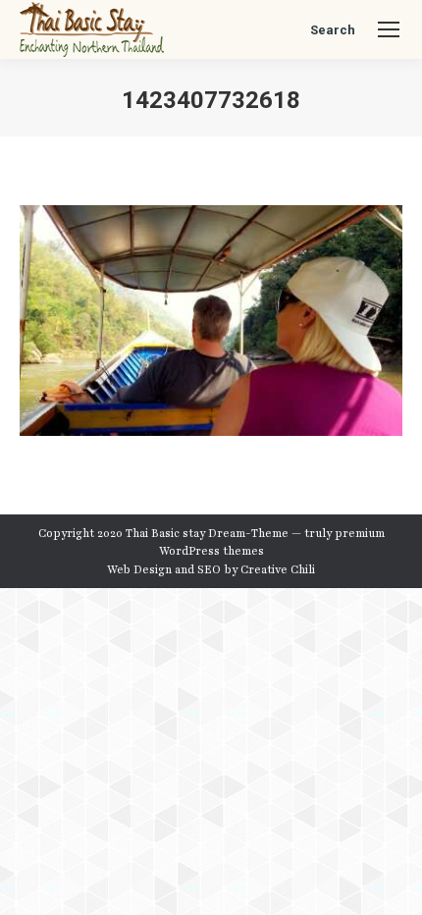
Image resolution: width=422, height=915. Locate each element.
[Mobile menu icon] (388, 29)
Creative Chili (277, 569)
